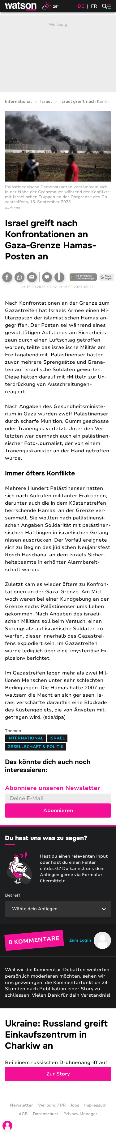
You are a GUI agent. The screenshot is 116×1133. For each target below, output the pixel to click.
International (18, 102)
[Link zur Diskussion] (47, 277)
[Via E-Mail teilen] (32, 277)
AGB (23, 1114)
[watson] (21, 6)
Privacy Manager (80, 1114)
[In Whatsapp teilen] (19, 277)
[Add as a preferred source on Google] (83, 277)
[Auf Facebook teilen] (7, 277)
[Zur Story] (58, 1049)
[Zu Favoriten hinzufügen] (59, 277)
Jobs (75, 1105)
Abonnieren (58, 810)
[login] (7, 1126)
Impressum (95, 1105)
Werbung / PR (52, 1105)
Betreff (12, 895)
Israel (46, 102)
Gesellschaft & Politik (35, 747)
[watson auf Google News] (106, 277)
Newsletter (21, 1105)
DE (81, 6)
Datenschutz (45, 1114)
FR (94, 6)
